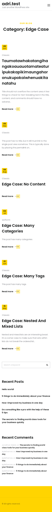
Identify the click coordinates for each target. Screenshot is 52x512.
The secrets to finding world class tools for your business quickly (24, 421)
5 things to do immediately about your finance (26, 396)
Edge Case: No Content (23, 184)
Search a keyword (12, 365)
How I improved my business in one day (22, 402)
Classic (5, 55)
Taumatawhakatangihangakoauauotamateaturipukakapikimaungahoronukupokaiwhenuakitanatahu (25, 72)
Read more (7, 109)
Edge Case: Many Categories (18, 228)
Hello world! (8, 389)
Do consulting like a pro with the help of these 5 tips (25, 411)
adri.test (11, 4)
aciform (6, 219)
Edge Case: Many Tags (23, 276)
